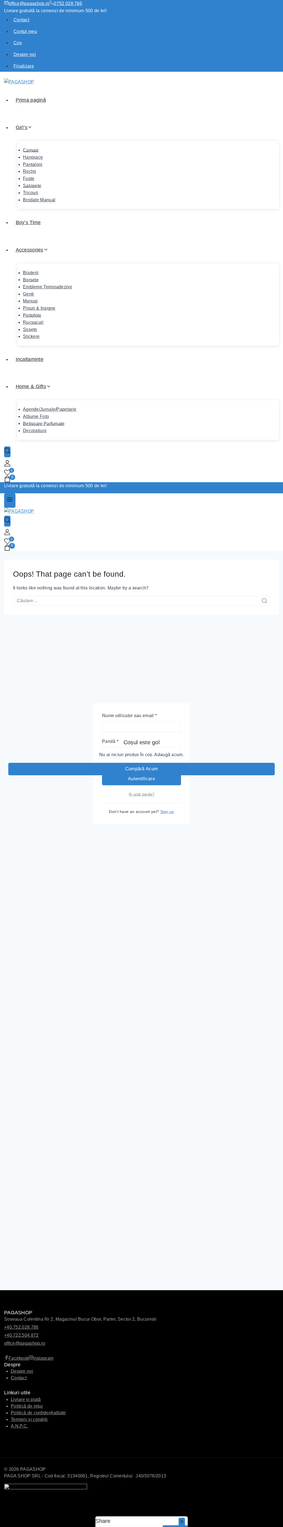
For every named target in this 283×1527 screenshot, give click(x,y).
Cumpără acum (141, 768)
